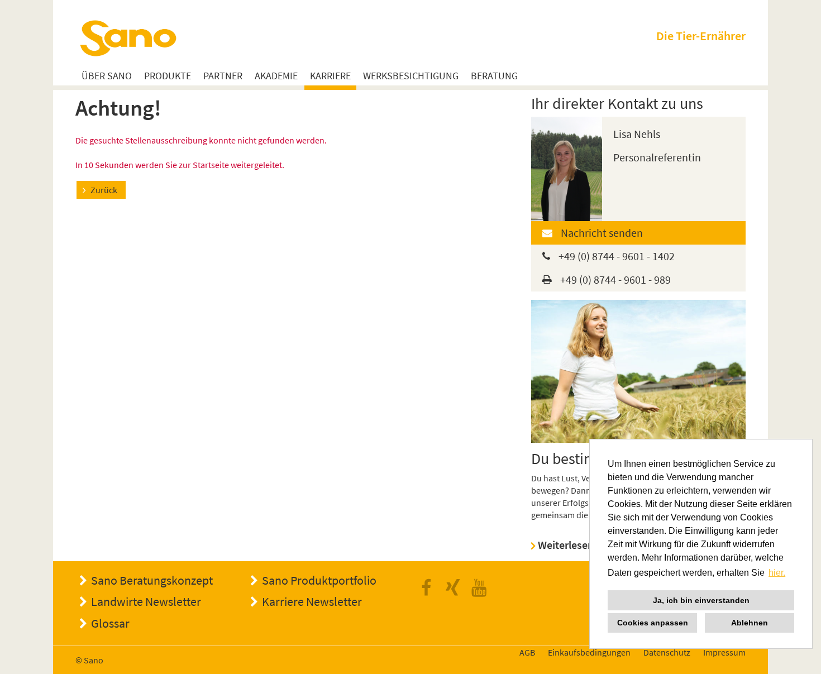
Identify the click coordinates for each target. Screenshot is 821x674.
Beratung (494, 76)
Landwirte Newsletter (146, 601)
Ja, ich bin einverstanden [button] (701, 600)
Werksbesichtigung (411, 76)
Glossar (110, 623)
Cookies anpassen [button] (652, 622)
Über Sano (107, 76)
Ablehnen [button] (749, 622)
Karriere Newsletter (312, 601)
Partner (222, 76)
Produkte (167, 76)
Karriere (330, 76)
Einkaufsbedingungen (589, 652)
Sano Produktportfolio (319, 580)
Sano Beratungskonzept (152, 580)
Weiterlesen (566, 545)
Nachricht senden (602, 233)
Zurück (103, 189)
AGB (527, 652)
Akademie (276, 76)
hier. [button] (777, 572)
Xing (455, 588)
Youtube (482, 588)
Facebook (429, 588)
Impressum (724, 652)
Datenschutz (666, 652)
